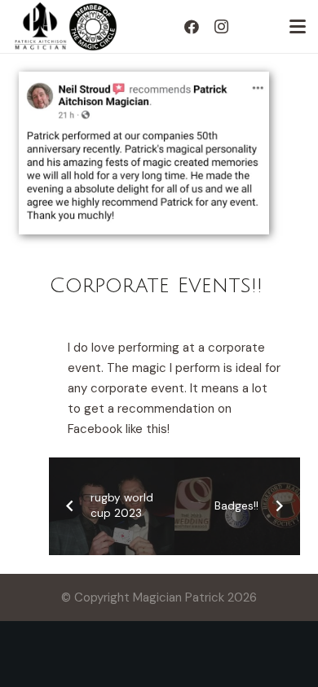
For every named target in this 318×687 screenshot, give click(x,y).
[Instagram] (221, 27)
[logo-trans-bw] (40, 26)
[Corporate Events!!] (144, 81)
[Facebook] (191, 27)
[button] (298, 27)
